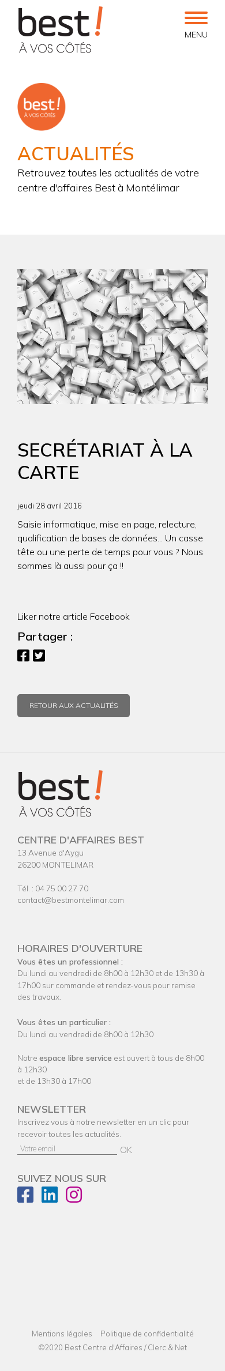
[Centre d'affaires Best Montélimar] (60, 30)
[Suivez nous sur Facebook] (28, 1198)
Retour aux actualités (73, 705)
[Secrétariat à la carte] (112, 336)
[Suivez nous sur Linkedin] (52, 1198)
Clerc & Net (167, 1347)
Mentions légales (62, 1333)
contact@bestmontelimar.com (70, 900)
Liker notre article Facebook (73, 616)
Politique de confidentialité (147, 1333)
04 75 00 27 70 (61, 888)
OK (126, 1149)
